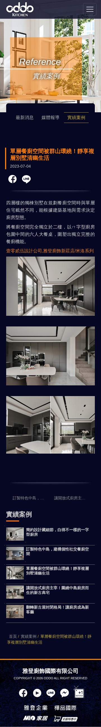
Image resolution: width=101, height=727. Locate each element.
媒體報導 (50, 117)
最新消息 (25, 117)
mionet (65, 718)
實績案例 (76, 117)
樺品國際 (65, 708)
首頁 (13, 636)
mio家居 (35, 718)
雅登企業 (35, 708)
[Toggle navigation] (90, 9)
